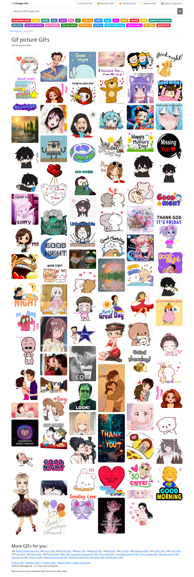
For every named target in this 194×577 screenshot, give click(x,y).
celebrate (87, 20)
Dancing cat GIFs (19, 557)
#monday (75, 341)
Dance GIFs (35, 554)
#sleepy (132, 254)
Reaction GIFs (33, 562)
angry (36, 20)
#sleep (16, 87)
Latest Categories (81, 562)
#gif (15, 524)
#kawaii (161, 201)
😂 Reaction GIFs (105, 3)
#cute (44, 275)
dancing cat (85, 25)
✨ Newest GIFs (148, 3)
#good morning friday (167, 237)
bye (71, 20)
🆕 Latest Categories (171, 3)
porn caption (52, 25)
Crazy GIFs (175, 551)
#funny (17, 272)
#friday (161, 246)
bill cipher (149, 25)
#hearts (45, 203)
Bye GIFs (111, 551)
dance (124, 20)
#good (16, 96)
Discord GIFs (53, 554)
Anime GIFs (65, 551)
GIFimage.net (16, 31)
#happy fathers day (108, 155)
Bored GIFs (96, 551)
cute (116, 20)
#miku (103, 130)
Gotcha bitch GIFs (114, 557)
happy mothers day (115, 25)
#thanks (103, 451)
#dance (17, 532)
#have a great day (108, 317)
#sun (102, 146)
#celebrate (76, 104)
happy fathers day (21, 20)
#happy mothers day (138, 149)
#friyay (161, 241)
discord (134, 20)
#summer (104, 150)
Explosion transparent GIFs (84, 554)
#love (16, 66)
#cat (44, 279)
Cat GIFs (125, 551)
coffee (98, 20)
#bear (73, 290)
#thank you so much (108, 455)
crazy (107, 20)
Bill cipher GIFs (97, 557)
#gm (44, 442)
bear (54, 20)
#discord (46, 126)
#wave (132, 174)
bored (62, 20)
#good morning (49, 438)
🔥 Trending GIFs (127, 3)
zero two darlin (69, 25)
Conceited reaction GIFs (127, 554)
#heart (161, 157)
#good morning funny (109, 493)
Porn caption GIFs (149, 554)
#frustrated (76, 130)
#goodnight (18, 91)
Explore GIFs (17, 562)
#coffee (45, 446)
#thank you (105, 459)
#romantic (75, 508)
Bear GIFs (81, 551)
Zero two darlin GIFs (169, 554)
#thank (74, 71)
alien (144, 20)
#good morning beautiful (168, 489)
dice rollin (17, 25)
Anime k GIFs (35, 557)
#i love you (18, 71)
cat (78, 20)
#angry (74, 134)
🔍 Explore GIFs (85, 3)
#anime (45, 130)
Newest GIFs (64, 562)
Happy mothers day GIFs (55, 557)
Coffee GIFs (159, 551)
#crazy (16, 276)
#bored (103, 59)
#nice (44, 492)
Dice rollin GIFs (106, 554)
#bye (102, 180)
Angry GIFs (49, 551)
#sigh (131, 423)
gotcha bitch (163, 25)
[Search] (180, 11)
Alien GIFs (65, 554)
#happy (74, 96)
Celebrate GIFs (141, 551)
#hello (74, 484)
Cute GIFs (20, 554)
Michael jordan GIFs (79, 557)
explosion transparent (160, 20)
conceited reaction (34, 25)
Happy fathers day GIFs (27, 551)
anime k (98, 25)
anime (45, 20)
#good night (19, 111)
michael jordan (134, 25)
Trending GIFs (49, 562)
